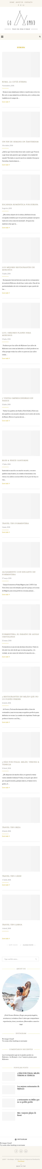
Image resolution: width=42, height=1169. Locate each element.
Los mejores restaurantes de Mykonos (28, 1087)
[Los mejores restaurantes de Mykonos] (21, 250)
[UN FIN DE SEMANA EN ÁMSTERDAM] (21, 124)
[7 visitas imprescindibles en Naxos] (21, 381)
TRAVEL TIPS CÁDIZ (12, 876)
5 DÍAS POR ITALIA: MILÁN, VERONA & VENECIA (28, 1074)
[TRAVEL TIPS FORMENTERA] (21, 506)
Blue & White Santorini (15, 460)
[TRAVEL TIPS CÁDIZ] (21, 858)
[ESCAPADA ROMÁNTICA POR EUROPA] (21, 187)
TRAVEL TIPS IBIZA (11, 827)
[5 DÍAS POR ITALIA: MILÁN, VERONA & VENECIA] (21, 745)
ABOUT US (19, 2)
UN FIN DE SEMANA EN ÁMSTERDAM (20, 142)
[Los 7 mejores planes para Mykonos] (21, 315)
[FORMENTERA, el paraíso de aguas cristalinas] (21, 617)
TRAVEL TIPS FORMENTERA (15, 523)
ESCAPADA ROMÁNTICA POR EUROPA (20, 204)
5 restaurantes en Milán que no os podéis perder (20, 698)
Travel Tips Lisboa (12, 924)
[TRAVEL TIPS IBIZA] (21, 810)
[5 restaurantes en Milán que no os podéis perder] (21, 679)
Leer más (5, 102)
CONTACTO (28, 2)
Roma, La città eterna (14, 82)
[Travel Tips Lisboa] (21, 907)
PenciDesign (21, 1161)
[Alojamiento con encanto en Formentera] (21, 555)
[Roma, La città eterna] (21, 64)
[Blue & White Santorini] (21, 443)
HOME (12, 2)
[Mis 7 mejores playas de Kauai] (8, 1116)
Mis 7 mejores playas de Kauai (26, 1114)
